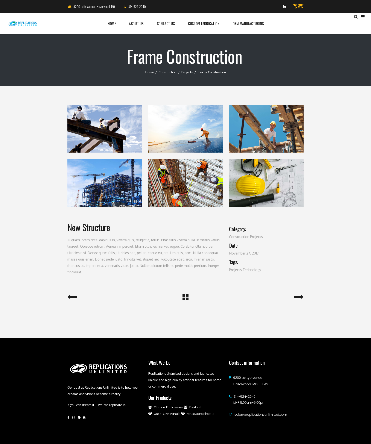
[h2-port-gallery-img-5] (266, 129)
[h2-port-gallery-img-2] (185, 182)
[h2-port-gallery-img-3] (104, 182)
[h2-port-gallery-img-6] (185, 129)
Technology (252, 270)
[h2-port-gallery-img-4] (104, 129)
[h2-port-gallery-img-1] (266, 182)
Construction (167, 72)
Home (149, 72)
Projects (187, 72)
